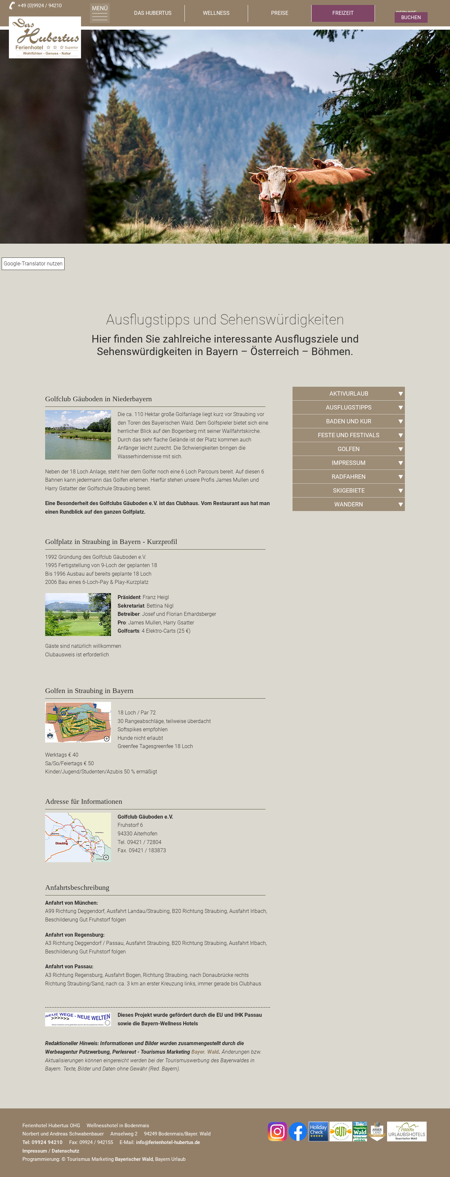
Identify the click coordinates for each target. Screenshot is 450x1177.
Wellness (216, 13)
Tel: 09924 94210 (42, 1142)
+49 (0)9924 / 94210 (40, 6)
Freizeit (343, 13)
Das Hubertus (153, 13)
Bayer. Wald (205, 1052)
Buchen (411, 17)
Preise (279, 13)
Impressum (34, 1151)
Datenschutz (65, 1151)
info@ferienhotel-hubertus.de (168, 1142)
